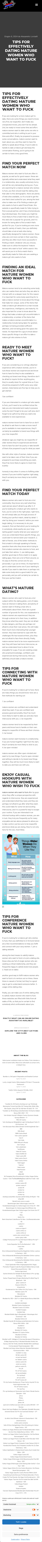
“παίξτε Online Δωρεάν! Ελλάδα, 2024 (20, 1090)
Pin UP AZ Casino (21, 1371)
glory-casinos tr (21, 1282)
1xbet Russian (21, 1169)
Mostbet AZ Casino (21, 1296)
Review (21, 1407)
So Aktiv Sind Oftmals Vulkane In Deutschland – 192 (21, 1418)
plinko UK (21, 1402)
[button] (36, 4)
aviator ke (21, 1190)
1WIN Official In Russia (21, 1142)
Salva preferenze (21, 1534)
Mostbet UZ (21, 1328)
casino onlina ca (21, 1230)
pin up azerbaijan (21, 1373)
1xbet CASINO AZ (21, 1154)
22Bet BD (21, 1174)
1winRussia (21, 1149)
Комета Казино (21, 1488)
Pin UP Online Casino (21, 1387)
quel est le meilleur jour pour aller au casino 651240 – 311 (21, 1405)
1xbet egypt (21, 1163)
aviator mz (21, 1192)
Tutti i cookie (21, 1522)
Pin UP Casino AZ (21, 1380)
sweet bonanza (21, 1420)
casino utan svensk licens (21, 1235)
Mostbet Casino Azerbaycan (21, 1305)
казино (21, 1486)
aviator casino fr (21, 1185)
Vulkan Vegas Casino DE (21, 1454)
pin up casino (21, 1377)
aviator (21, 1181)
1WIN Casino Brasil (21, 1133)
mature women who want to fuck (15, 792)
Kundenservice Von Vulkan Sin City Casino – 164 (21, 1289)
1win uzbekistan (21, 1147)
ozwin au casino (21, 1364)
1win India (21, 1140)
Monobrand (21, 1294)
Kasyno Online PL (21, 1285)
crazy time (21, 1246)
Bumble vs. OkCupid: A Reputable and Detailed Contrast (20, 1076)
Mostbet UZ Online (21, 1337)
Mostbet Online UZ (21, 1319)
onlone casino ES (21, 1362)
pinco (21, 1396)
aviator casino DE (21, 1183)
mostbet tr (21, 1325)
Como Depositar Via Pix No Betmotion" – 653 (21, 1244)
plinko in (21, 1400)
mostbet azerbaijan (21, 1303)
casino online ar (21, 1233)
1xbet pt (21, 1165)
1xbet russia (21, 1167)
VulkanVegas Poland (21, 1484)
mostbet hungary (21, 1310)
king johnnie (21, 1287)
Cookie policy (15, 1539)
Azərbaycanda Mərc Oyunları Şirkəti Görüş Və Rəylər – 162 (21, 1197)
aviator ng (21, 1194)
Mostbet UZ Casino (21, 1330)
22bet (21, 1172)
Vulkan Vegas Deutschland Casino (21, 1457)
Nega (21, 1528)
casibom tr (21, 1224)
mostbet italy (21, 1312)
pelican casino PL (21, 1366)
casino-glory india (21, 1237)
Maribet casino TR (21, 1292)
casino (21, 1226)
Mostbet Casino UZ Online (21, 1307)
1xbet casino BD (21, 1156)
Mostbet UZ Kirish (21, 1335)
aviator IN (21, 1188)
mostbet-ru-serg (21, 1353)
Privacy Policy (25, 1539)
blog (21, 1215)
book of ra (21, 1217)
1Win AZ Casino (21, 1120)
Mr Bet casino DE (21, 1355)
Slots (21, 1416)
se (21, 1414)
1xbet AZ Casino (21, 1151)
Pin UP (21, 1368)
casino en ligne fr (21, 1228)
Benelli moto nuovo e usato (21, 1201)
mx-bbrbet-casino (21, 1359)
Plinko (21, 1398)
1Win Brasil (21, 1131)
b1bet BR (21, 1199)
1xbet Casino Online (21, 1160)
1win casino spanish (21, 1135)
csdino (21, 1249)
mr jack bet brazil (21, 1357)
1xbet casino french (21, 1158)
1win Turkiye (21, 1145)
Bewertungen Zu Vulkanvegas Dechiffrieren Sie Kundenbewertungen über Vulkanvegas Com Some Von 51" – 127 (21, 1210)
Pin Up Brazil (21, 1375)
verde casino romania (21, 1423)
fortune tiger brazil (21, 1271)
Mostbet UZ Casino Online (21, 1332)
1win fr (21, 1138)
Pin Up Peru (21, 1389)
